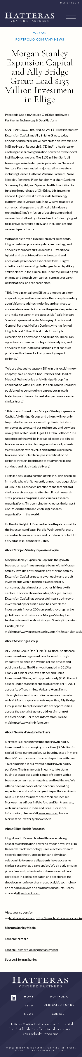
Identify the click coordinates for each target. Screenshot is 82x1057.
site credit (60, 1051)
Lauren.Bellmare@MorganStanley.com (31, 949)
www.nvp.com (48, 813)
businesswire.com (22, 918)
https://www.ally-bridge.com (30, 722)
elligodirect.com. (28, 893)
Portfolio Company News (39, 39)
